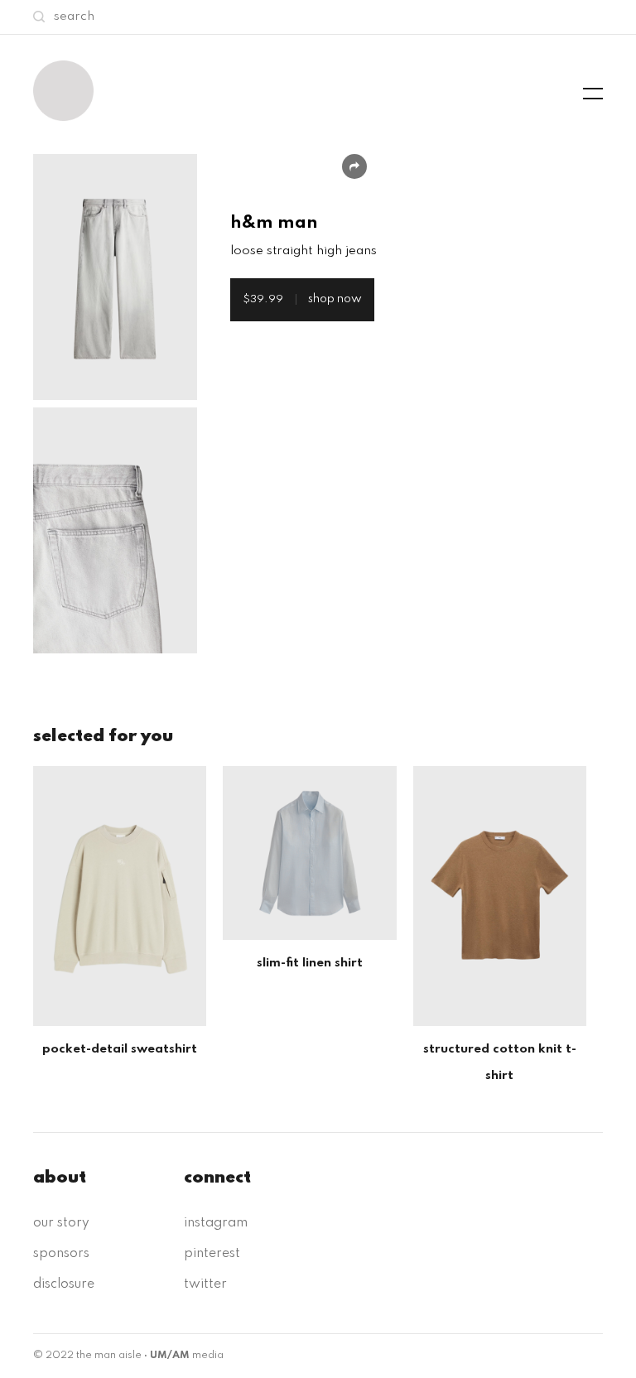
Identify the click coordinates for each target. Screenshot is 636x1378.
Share (354, 166)
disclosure (63, 1284)
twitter (205, 1284)
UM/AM (170, 1356)
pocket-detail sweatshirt (119, 1049)
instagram (216, 1223)
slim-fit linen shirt (310, 963)
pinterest (212, 1253)
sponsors (61, 1253)
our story (61, 1223)
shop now (302, 299)
